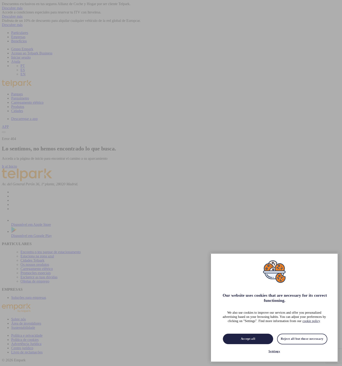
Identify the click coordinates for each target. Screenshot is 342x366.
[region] (274, 307)
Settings (274, 351)
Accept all (248, 339)
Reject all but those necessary (302, 339)
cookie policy (311, 321)
